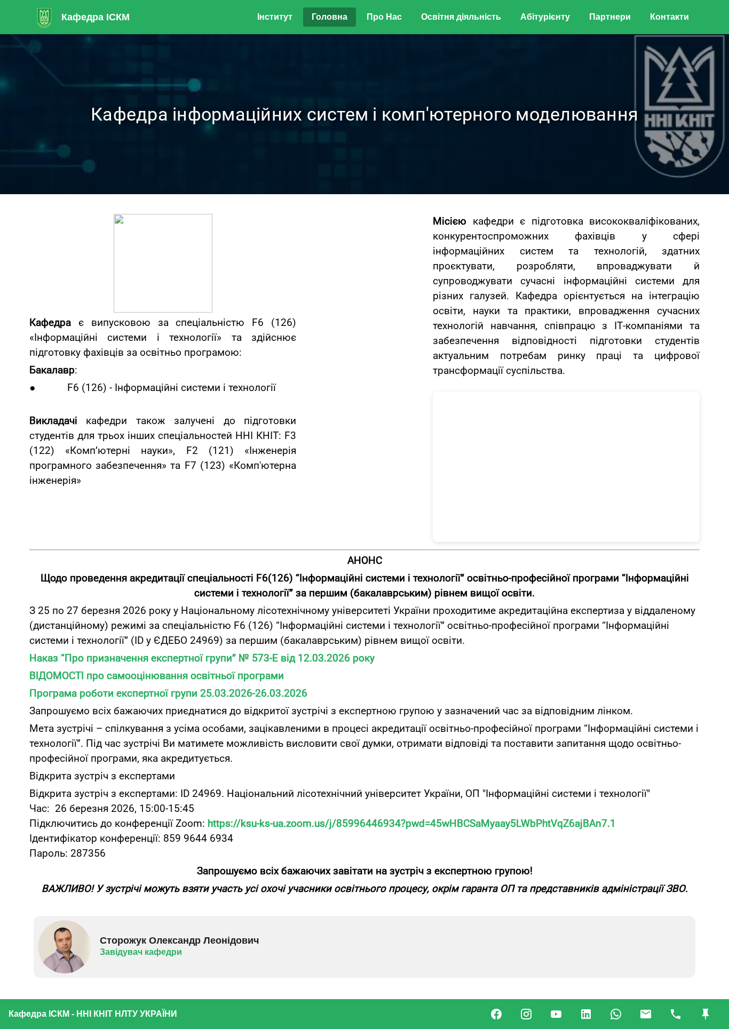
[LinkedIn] (586, 1014)
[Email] (645, 1014)
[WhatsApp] (616, 1014)
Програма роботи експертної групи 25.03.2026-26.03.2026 (168, 693)
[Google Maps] (705, 1014)
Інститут (274, 16)
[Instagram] (526, 1014)
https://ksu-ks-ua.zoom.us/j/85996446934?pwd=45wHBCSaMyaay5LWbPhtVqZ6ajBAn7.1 (412, 823)
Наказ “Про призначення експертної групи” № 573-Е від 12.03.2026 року (203, 658)
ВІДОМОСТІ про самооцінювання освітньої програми (156, 676)
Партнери (610, 16)
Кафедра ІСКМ (95, 17)
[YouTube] (556, 1014)
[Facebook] (496, 1014)
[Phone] (675, 1014)
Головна (329, 16)
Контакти (669, 16)
